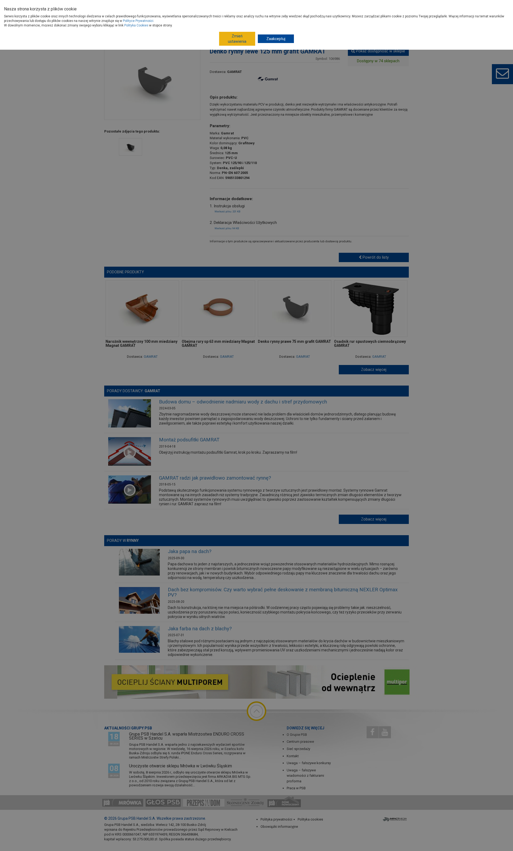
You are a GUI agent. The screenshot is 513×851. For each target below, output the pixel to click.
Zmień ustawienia (237, 39)
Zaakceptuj (275, 39)
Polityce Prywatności (138, 21)
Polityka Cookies (136, 25)
